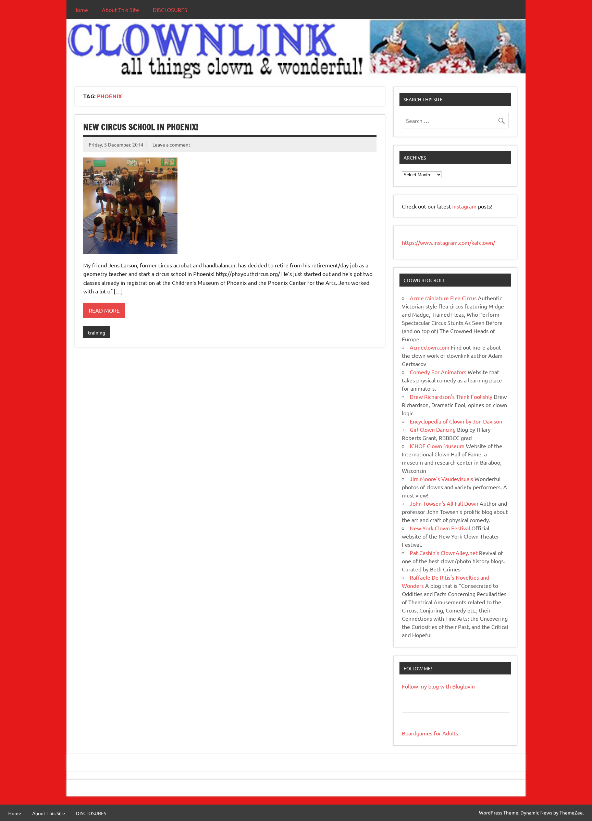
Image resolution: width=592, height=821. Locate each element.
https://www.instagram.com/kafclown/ (448, 242)
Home (80, 9)
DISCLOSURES (170, 9)
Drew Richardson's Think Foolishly (451, 396)
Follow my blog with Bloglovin (438, 686)
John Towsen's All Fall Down (444, 503)
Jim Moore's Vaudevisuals (441, 478)
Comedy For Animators (438, 371)
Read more (104, 310)
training (96, 332)
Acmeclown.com (429, 347)
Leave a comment (171, 144)
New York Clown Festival (440, 528)
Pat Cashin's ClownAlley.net (444, 552)
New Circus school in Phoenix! (140, 127)
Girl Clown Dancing (433, 429)
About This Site (120, 9)
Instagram (465, 206)
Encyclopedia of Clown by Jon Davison (456, 421)
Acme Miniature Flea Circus (443, 297)
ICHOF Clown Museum (437, 445)
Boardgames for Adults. (430, 733)
